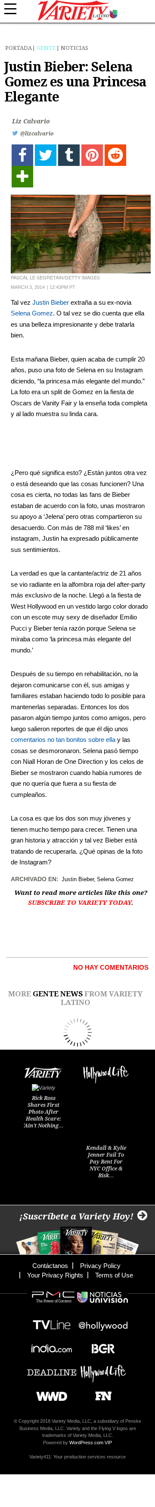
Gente (46, 48)
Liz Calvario (31, 121)
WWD (48, 1393)
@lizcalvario (36, 134)
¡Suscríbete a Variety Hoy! (76, 1216)
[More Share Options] (22, 176)
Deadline (52, 1370)
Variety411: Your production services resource (77, 1456)
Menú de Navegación (15, 9)
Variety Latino (78, 10)
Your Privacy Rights (55, 1275)
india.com (52, 1346)
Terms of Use (114, 1275)
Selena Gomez (32, 313)
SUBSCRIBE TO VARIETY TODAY (79, 903)
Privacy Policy (100, 1265)
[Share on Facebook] (22, 155)
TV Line (52, 1322)
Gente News (58, 993)
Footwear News (100, 1393)
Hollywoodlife (103, 1370)
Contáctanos (50, 1265)
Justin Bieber (50, 302)
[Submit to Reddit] (115, 155)
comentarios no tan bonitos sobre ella (63, 739)
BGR (100, 1346)
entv (103, 1322)
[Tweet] (45, 155)
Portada (18, 48)
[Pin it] (92, 155)
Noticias (74, 48)
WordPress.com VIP (90, 1442)
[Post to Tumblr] (69, 155)
